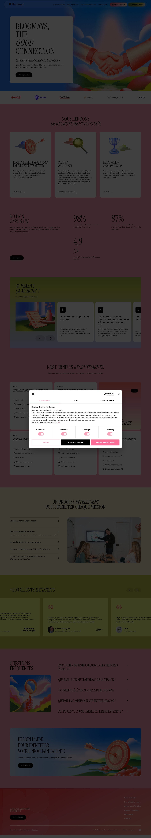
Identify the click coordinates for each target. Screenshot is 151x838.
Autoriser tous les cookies (105, 442)
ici (59, 422)
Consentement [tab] (44, 400)
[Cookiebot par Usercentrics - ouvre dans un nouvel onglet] (105, 394)
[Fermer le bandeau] (118, 394)
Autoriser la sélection (75, 442)
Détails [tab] (75, 400)
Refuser (46, 442)
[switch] (64, 434)
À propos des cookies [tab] (106, 400)
